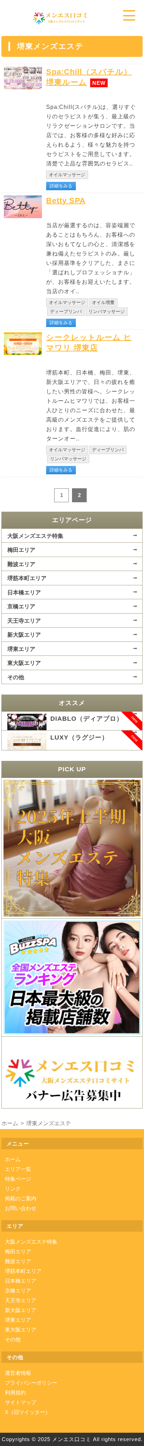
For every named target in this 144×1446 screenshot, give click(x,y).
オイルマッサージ (67, 174)
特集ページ (18, 1179)
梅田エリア (21, 550)
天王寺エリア (24, 620)
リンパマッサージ (106, 311)
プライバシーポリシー (31, 1383)
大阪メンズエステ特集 (35, 536)
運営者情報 (18, 1373)
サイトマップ (20, 1402)
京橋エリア (21, 606)
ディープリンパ (66, 311)
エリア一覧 (18, 1169)
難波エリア (21, 564)
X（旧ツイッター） (27, 1412)
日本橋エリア (24, 592)
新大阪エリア (24, 634)
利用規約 (15, 1392)
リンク (13, 1189)
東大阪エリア (24, 663)
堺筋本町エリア (26, 578)
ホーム (13, 1159)
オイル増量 (103, 302)
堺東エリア (21, 649)
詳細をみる (61, 185)
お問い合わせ (20, 1208)
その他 (15, 677)
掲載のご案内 (20, 1198)
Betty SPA (66, 200)
